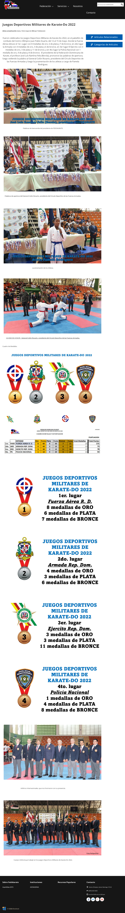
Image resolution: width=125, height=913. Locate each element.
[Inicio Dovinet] (11, 9)
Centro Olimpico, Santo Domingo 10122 (100, 887)
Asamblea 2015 (7, 887)
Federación (46, 6)
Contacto (90, 12)
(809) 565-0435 (93, 891)
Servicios (62, 6)
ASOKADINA (34, 887)
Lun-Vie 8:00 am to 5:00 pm (97, 894)
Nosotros (78, 6)
